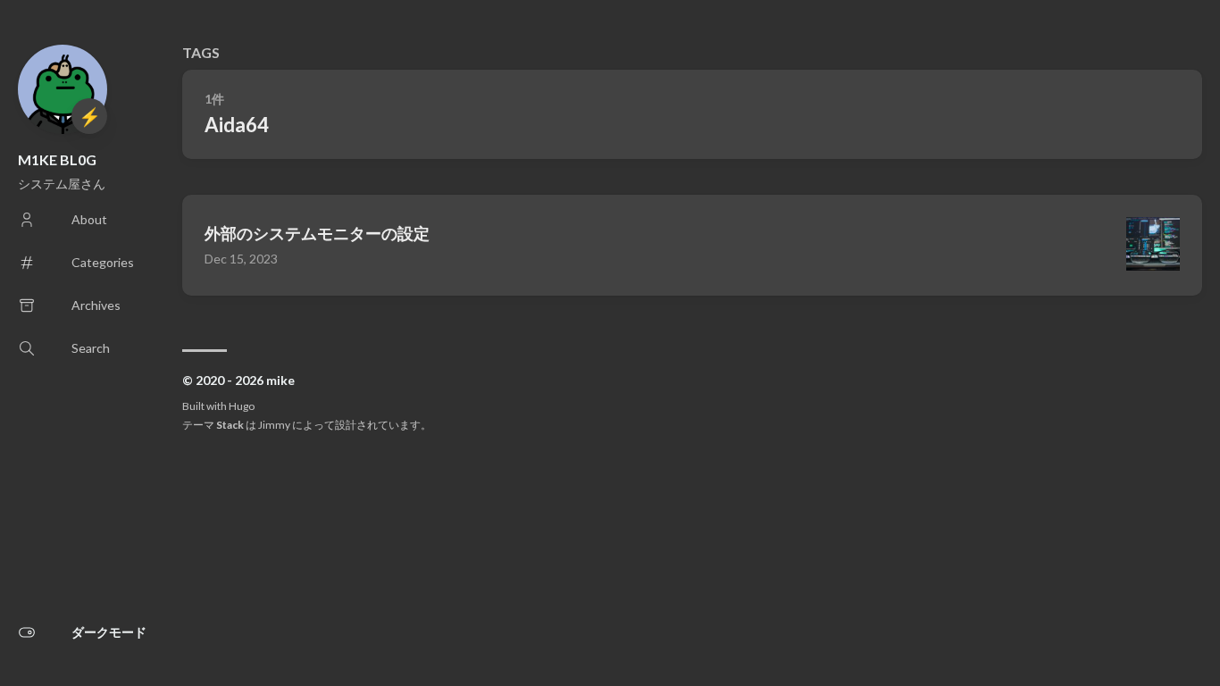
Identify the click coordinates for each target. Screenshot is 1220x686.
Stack (230, 424)
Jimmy (274, 424)
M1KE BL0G (57, 159)
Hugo (242, 406)
